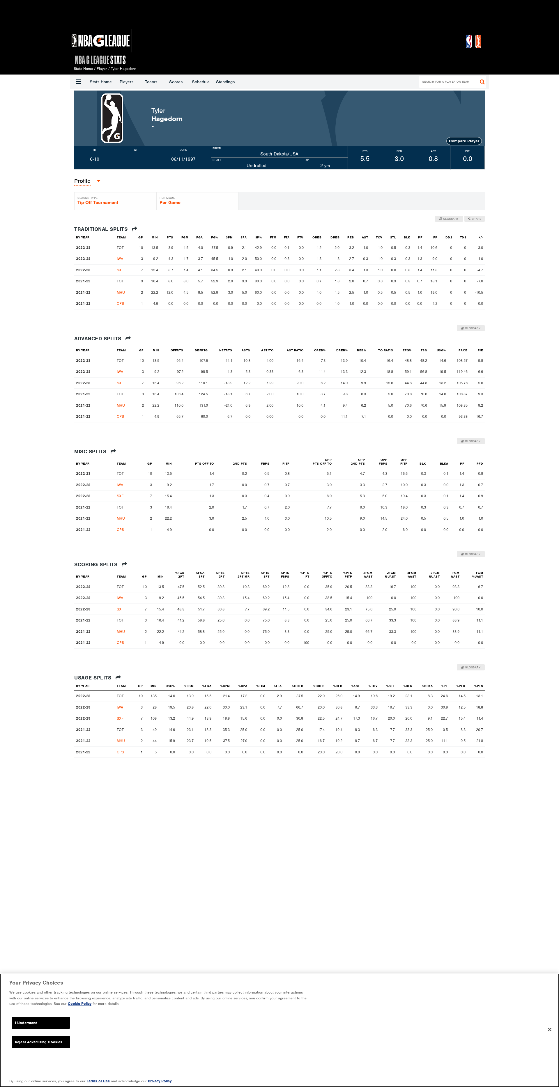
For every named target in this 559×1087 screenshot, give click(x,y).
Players (126, 81)
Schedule (201, 81)
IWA (120, 258)
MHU (121, 292)
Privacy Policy (159, 1081)
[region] (279, 1030)
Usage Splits (93, 677)
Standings (225, 81)
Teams (151, 81)
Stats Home (101, 81)
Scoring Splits (96, 564)
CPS (120, 303)
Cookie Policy (79, 1003)
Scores (176, 81)
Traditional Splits (101, 229)
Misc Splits (91, 451)
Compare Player (464, 141)
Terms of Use (98, 1081)
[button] (78, 82)
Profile (82, 181)
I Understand (26, 1022)
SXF (120, 270)
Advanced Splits (98, 338)
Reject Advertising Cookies (38, 1042)
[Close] (549, 1029)
